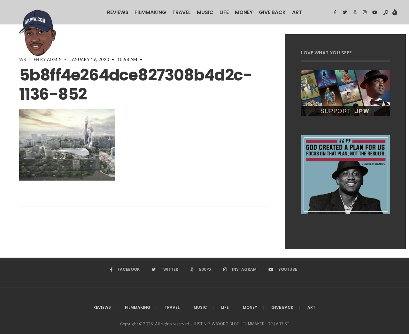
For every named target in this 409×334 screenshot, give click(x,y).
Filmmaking (150, 12)
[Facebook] (334, 12)
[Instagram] (364, 12)
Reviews (117, 12)
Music (205, 12)
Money (244, 12)
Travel (181, 12)
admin (54, 59)
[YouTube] (374, 12)
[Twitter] (344, 12)
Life (224, 12)
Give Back (272, 12)
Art (297, 12)
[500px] (354, 12)
